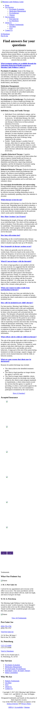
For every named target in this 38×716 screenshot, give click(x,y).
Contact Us (9, 30)
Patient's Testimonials (16, 24)
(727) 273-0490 (6, 645)
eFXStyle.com (7, 712)
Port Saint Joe (13, 19)
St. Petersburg (14, 21)
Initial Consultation (11, 672)
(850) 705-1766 (6, 626)
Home (7, 5)
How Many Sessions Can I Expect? (13, 216)
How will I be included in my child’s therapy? (17, 303)
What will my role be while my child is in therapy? (19, 337)
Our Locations (10, 17)
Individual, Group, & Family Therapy (17, 671)
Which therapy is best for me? (11, 200)
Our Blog (12, 26)
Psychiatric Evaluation (16, 9)
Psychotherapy (14, 13)
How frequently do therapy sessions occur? (16, 246)
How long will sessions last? (10, 235)
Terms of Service (12, 704)
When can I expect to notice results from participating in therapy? (15, 289)
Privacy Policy (26, 704)
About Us (8, 23)
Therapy (12, 15)
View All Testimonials (19, 618)
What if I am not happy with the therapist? (16, 261)
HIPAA (11, 707)
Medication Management (17, 11)
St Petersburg (5, 34)
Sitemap (27, 707)
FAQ (11, 28)
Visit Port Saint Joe (7, 632)
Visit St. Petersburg (7, 651)
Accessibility (19, 707)
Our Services (9, 7)
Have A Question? (19, 393)
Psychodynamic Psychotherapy (15, 669)
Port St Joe (4, 36)
